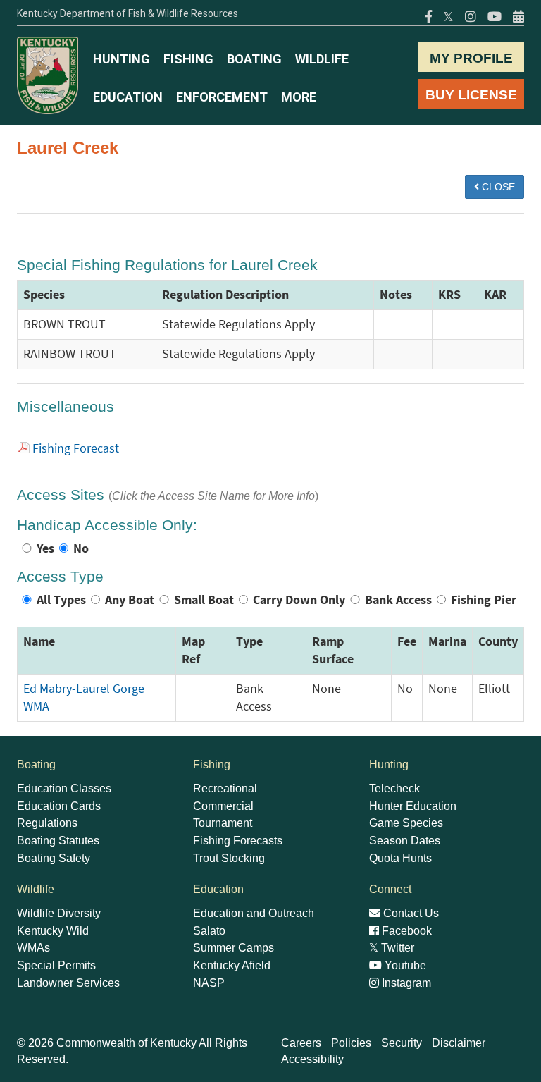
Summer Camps (233, 948)
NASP (209, 983)
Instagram (405, 983)
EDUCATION (128, 97)
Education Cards (59, 806)
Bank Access (398, 600)
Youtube (404, 965)
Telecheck (394, 788)
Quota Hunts (400, 858)
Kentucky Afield (231, 965)
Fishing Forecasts (237, 841)
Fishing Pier (483, 600)
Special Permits (56, 965)
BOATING (254, 58)
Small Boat (204, 600)
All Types (61, 600)
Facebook (405, 931)
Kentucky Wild (53, 931)
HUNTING (121, 58)
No (81, 548)
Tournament (222, 823)
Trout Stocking (229, 858)
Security (401, 1043)
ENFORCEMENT (222, 97)
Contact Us (409, 913)
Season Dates (404, 841)
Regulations (47, 823)
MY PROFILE (471, 58)
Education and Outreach (253, 913)
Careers (301, 1043)
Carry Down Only (299, 600)
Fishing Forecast (75, 448)
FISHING (188, 58)
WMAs (33, 948)
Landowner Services (68, 983)
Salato (209, 931)
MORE (298, 97)
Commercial (223, 806)
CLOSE (497, 186)
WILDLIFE (322, 58)
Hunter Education (412, 806)
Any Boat (129, 600)
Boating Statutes (58, 841)
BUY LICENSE (471, 94)
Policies (351, 1043)
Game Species (406, 823)
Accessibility (312, 1059)
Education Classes (64, 788)
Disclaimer (458, 1043)
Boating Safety (53, 858)
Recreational (225, 788)
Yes (45, 548)
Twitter (391, 948)
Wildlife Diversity (59, 913)
